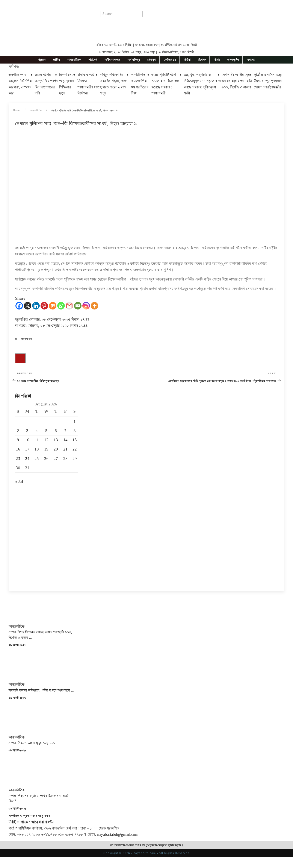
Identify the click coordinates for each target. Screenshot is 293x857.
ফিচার (217, 59)
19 (46, 449)
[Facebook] (19, 305)
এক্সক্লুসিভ (233, 59)
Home (16, 110)
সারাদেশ (92, 59)
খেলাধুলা (151, 59)
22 (74, 449)
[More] (94, 305)
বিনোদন (202, 59)
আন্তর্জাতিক (74, 59)
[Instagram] (86, 305)
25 (37, 458)
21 (65, 449)
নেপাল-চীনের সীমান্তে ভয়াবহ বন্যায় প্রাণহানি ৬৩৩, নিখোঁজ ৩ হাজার (237, 80)
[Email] (78, 305)
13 (56, 440)
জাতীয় (56, 59)
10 (27, 440)
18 (37, 449)
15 (74, 440)
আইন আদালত (112, 59)
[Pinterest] (44, 305)
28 (65, 458)
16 (18, 449)
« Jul (19, 481)
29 (74, 458)
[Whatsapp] (61, 305)
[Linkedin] (36, 305)
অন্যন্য (251, 59)
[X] (27, 305)
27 (56, 458)
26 (46, 458)
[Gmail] (69, 305)
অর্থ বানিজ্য (133, 59)
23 (18, 458)
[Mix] (52, 305)
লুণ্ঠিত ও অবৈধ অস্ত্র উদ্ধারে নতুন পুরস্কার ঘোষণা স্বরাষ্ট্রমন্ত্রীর (268, 80)
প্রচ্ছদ (41, 59)
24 (27, 458)
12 (46, 440)
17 (27, 449)
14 (65, 440)
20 (56, 449)
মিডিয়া (187, 59)
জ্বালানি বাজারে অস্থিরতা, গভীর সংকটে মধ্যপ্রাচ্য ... (41, 690)
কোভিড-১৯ (170, 59)
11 (37, 440)
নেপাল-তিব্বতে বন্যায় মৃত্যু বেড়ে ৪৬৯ (32, 743)
